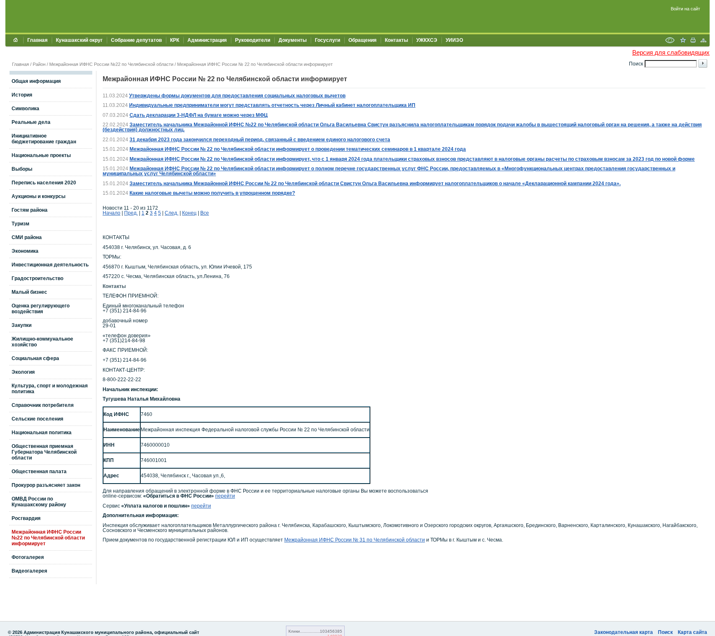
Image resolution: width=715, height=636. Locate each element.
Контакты (396, 40)
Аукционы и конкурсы (38, 196)
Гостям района (30, 210)
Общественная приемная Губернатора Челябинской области (44, 452)
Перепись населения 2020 (44, 183)
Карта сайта (692, 632)
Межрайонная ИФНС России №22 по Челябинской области (111, 64)
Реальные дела (31, 122)
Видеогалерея (29, 571)
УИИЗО (454, 40)
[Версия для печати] (693, 41)
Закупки (21, 325)
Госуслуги (327, 40)
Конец (189, 212)
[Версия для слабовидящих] (670, 41)
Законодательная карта (623, 632)
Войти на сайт (685, 8)
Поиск (665, 632)
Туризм (20, 224)
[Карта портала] (703, 41)
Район (39, 64)
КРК (174, 40)
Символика (25, 108)
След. (171, 212)
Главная (37, 40)
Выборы (22, 169)
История (22, 95)
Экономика (25, 251)
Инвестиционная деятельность (50, 265)
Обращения (362, 40)
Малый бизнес (29, 292)
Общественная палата (39, 471)
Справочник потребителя (43, 405)
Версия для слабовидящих (671, 52)
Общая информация (36, 81)
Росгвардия (26, 518)
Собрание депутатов (136, 40)
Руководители (252, 40)
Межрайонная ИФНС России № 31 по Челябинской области (354, 539)
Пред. (131, 212)
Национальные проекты (41, 155)
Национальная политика (42, 432)
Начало (111, 212)
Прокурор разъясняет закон (46, 485)
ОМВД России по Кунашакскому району (39, 502)
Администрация (207, 40)
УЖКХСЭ (426, 40)
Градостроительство (37, 278)
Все (204, 212)
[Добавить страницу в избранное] (683, 41)
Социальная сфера (35, 358)
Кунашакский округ (79, 40)
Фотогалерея (28, 557)
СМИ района (27, 237)
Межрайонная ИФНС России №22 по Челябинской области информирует (48, 538)
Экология (23, 372)
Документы (292, 40)
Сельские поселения (37, 419)
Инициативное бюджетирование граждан (44, 139)
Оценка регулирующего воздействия (41, 308)
